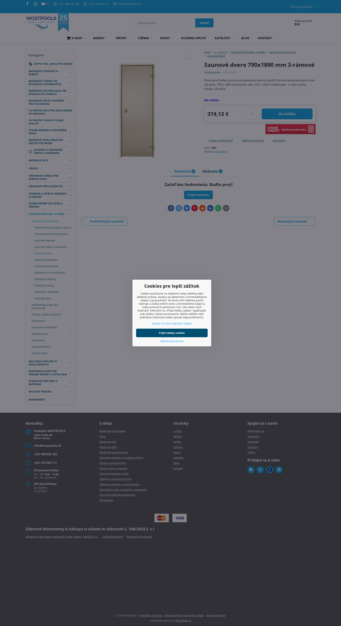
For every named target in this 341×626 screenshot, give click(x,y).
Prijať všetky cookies (172, 333)
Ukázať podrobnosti (172, 341)
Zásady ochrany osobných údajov (172, 323)
